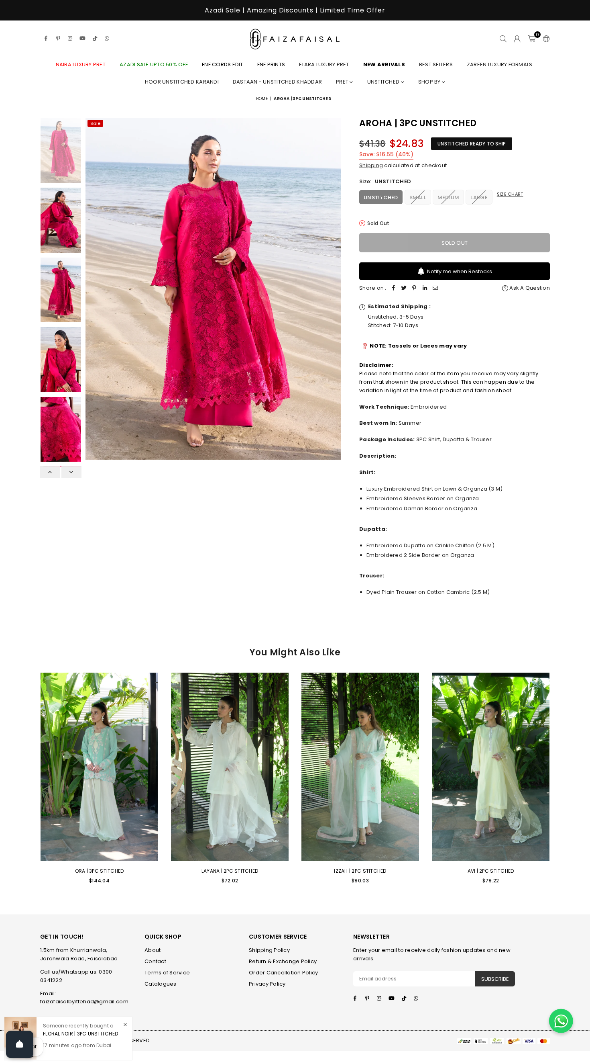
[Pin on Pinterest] (414, 288)
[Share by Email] (435, 288)
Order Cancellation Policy (283, 972)
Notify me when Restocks (459, 271)
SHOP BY (430, 82)
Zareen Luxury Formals (499, 64)
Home (262, 99)
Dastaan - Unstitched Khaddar (277, 82)
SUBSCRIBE (495, 979)
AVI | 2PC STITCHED (491, 871)
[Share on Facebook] (394, 288)
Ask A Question (529, 288)
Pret (343, 82)
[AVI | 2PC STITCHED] (490, 767)
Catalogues (160, 984)
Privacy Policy (267, 984)
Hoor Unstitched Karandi (182, 82)
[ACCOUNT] (517, 39)
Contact (155, 961)
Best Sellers (436, 64)
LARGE (478, 197)
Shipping (371, 165)
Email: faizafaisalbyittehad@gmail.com (84, 998)
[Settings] (544, 39)
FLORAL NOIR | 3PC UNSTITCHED (80, 1033)
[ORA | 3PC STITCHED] (99, 767)
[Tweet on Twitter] (404, 288)
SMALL (417, 197)
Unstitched (384, 82)
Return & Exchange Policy (283, 961)
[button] (531, 39)
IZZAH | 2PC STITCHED (360, 871)
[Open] (19, 1044)
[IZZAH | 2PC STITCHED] (360, 767)
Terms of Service (167, 972)
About (152, 950)
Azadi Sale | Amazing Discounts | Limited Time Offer (295, 10)
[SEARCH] (503, 39)
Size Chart (510, 194)
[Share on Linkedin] (425, 288)
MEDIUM (448, 197)
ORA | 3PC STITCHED (99, 871)
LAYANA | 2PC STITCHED (229, 871)
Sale (95, 123)
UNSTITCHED (381, 197)
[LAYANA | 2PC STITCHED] (230, 767)
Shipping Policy (269, 950)
